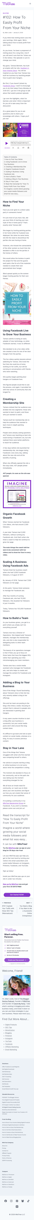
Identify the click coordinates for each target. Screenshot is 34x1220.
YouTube (8, 1041)
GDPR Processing (7, 1160)
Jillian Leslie (8, 32)
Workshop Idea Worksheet (9, 1109)
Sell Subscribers (6, 1081)
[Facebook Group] (22, 1200)
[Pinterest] (17, 1200)
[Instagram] (11, 1200)
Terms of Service (6, 1158)
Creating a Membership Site (16, 167)
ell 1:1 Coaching (7, 1076)
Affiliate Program (6, 1153)
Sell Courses (5, 1079)
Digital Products (11, 1025)
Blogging (8, 1033)
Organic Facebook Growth (15, 169)
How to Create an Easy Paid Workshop (12, 1132)
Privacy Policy (6, 1155)
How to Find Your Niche (14, 159)
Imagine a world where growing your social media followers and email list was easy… (16, 191)
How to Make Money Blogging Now (11, 1137)
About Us (4, 1145)
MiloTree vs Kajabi (7, 1177)
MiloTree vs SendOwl (7, 1179)
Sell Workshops (6, 1071)
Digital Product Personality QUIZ (11, 1102)
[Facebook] (5, 1200)
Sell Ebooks (5, 1084)
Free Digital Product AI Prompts (10, 1100)
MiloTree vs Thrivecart (8, 1174)
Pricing (4, 1148)
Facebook (8, 1044)
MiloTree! (22, 844)
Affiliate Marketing (12, 1047)
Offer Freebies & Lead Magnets (10, 1066)
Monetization (10, 1030)
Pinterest (8, 1036)
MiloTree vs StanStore (8, 1184)
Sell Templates (6, 1086)
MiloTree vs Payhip (7, 1187)
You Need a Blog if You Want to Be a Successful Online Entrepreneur (25, 909)
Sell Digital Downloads (8, 1069)
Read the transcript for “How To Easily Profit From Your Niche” (16, 819)
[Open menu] (30, 3)
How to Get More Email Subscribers (11, 1130)
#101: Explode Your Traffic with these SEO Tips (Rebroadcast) (8, 908)
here (28, 1013)
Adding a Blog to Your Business (16, 179)
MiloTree (6, 13)
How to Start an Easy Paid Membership (12, 1127)
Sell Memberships (7, 1074)
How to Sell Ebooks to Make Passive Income (14, 1134)
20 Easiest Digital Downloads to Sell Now (13, 1125)
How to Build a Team (13, 176)
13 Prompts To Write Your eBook (11, 1105)
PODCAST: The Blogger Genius (10, 1097)
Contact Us (5, 1150)
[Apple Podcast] (17, 1206)
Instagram (9, 1038)
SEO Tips (8, 1027)
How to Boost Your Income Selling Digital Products (16, 1122)
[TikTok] (28, 1200)
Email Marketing (11, 1050)
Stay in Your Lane (12, 181)
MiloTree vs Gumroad (8, 1182)
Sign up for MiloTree (10, 884)
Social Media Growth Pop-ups (10, 1089)
